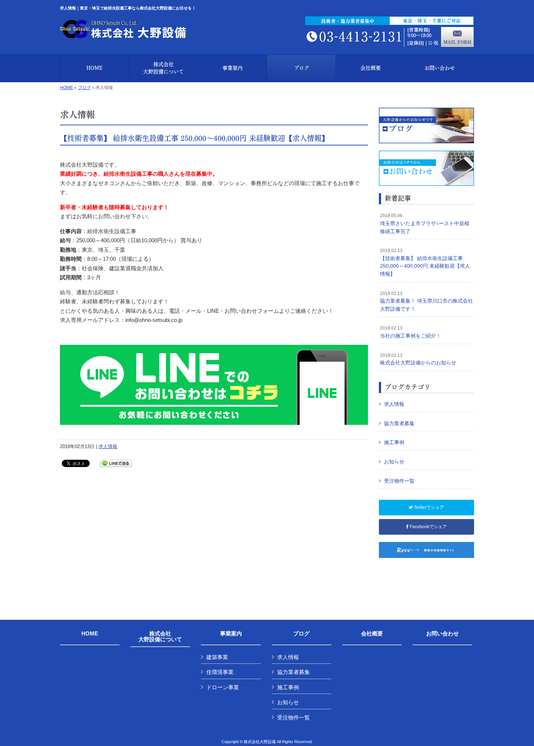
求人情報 (107, 446)
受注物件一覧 (399, 481)
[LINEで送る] (116, 463)
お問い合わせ (442, 634)
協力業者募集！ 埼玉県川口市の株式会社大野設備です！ (426, 301)
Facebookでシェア (428, 526)
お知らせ (394, 461)
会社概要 (372, 634)
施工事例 (394, 442)
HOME (66, 87)
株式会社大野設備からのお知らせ (418, 359)
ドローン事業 (222, 687)
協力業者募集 (399, 423)
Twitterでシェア (428, 507)
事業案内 (231, 634)
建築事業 (217, 657)
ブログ (84, 87)
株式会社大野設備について (160, 637)
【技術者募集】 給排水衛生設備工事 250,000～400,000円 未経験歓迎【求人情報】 (194, 137)
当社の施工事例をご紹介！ (410, 332)
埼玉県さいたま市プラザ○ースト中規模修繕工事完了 (424, 223)
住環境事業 (220, 672)
